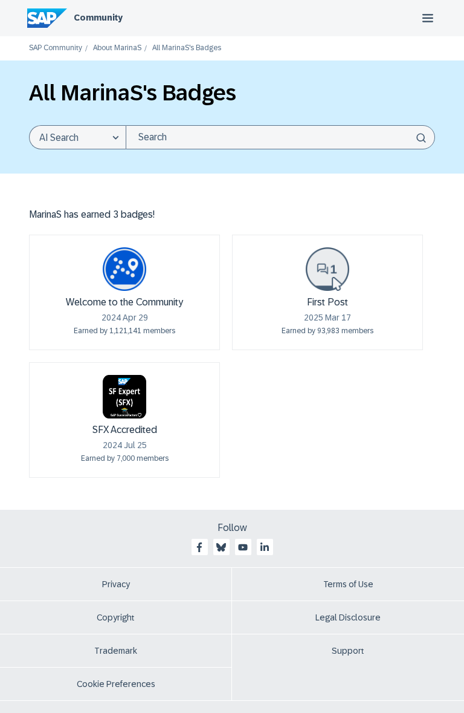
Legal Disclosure (348, 617)
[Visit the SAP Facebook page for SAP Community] (199, 547)
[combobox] (280, 137)
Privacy (116, 584)
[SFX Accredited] (124, 396)
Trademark (115, 651)
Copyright (116, 617)
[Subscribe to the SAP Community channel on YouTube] (243, 547)
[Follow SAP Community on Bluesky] (221, 547)
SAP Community (55, 48)
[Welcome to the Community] (124, 269)
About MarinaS (117, 48)
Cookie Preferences (116, 684)
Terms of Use (348, 584)
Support (348, 651)
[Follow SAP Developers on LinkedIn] (264, 547)
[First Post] (327, 269)
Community (98, 17)
